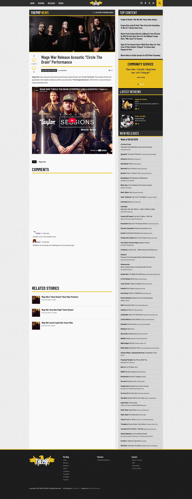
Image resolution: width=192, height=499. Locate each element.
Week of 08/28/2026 (129, 139)
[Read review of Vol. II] (127, 104)
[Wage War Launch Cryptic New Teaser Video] (36, 326)
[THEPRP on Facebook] (145, 3)
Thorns (123, 419)
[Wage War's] (36, 300)
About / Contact (137, 460)
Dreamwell (124, 223)
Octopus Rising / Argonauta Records (132, 353)
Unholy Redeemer (126, 433)
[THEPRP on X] (149, 3)
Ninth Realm (124, 348)
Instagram (66, 471)
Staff (133, 463)
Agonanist (124, 154)
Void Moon (124, 445)
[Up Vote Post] (34, 60)
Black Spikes (125, 192)
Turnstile (123, 429)
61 (138, 124)
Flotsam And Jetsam (127, 238)
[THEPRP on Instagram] (141, 3)
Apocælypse (124, 163)
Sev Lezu (123, 393)
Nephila (123, 338)
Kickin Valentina (126, 298)
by (62, 70)
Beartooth (124, 168)
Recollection (125, 376)
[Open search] (159, 3)
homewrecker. (125, 264)
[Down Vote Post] (34, 68)
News (32, 3)
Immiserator (125, 274)
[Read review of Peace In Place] (127, 121)
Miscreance (124, 333)
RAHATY (123, 372)
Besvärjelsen (125, 178)
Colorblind (124, 206)
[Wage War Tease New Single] (36, 313)
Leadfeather (125, 314)
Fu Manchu (124, 250)
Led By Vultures (126, 319)
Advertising (135, 465)
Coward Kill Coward (127, 216)
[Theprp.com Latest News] (42, 460)
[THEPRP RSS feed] (153, 3)
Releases (51, 3)
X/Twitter (66, 477)
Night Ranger (125, 343)
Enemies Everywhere (127, 228)
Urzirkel (123, 441)
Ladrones (124, 310)
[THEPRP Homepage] (96, 3)
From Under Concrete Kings (129, 242)
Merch (61, 3)
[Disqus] (72, 204)
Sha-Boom (124, 398)
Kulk (122, 305)
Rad (122, 367)
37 (138, 109)
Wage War (42, 162)
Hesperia (123, 254)
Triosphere (124, 424)
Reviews (41, 3)
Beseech (123, 173)
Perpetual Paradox (127, 360)
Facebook (66, 474)
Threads (65, 479)
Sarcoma (123, 381)
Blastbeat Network (94, 488)
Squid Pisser (125, 403)
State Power (125, 410)
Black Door (124, 185)
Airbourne (124, 159)
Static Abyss (125, 414)
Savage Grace (125, 386)
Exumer (123, 233)
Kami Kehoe (124, 293)
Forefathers (75, 488)
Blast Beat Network (104, 460)
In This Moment (125, 279)
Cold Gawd (124, 202)
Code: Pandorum (126, 197)
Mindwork (124, 329)
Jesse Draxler (125, 284)
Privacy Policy (136, 468)
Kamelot (123, 288)
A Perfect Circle (126, 144)
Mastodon (124, 324)
